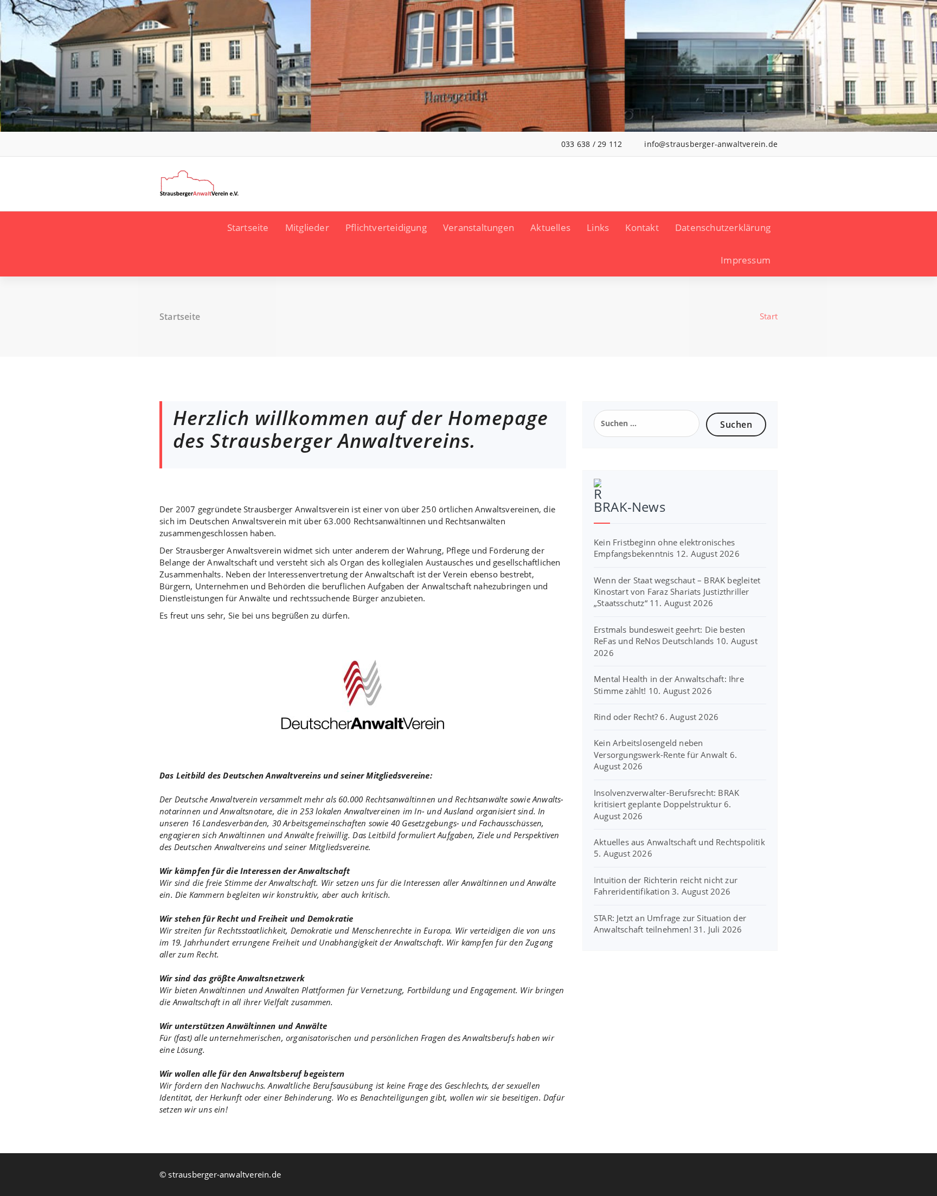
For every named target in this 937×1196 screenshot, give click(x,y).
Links (598, 227)
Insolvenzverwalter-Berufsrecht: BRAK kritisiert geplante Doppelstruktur (666, 798)
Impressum (746, 260)
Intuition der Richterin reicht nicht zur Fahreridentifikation (665, 886)
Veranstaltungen (478, 227)
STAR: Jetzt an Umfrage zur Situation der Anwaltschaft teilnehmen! (670, 923)
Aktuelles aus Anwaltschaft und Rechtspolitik (679, 842)
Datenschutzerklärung (723, 227)
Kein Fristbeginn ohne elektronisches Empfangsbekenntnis (664, 548)
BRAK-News (629, 507)
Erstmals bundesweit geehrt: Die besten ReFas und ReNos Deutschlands (670, 635)
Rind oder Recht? (626, 716)
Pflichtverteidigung (386, 227)
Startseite (248, 227)
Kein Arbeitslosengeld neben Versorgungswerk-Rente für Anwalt (660, 748)
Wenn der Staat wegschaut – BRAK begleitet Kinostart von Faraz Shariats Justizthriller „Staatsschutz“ (677, 592)
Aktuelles (550, 227)
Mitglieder (307, 227)
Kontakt (641, 227)
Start (769, 316)
